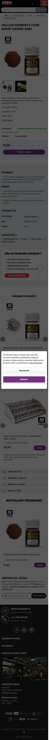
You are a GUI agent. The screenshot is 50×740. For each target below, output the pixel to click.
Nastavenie (24, 371)
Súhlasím (24, 379)
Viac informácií (35, 363)
